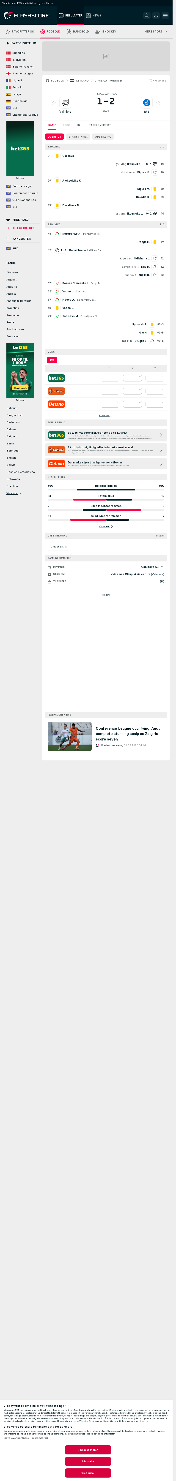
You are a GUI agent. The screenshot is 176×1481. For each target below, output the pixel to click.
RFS (146, 112)
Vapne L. (68, 291)
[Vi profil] (65, 103)
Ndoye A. (68, 300)
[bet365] (56, 378)
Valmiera (65, 112)
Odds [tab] (66, 125)
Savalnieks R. (130, 267)
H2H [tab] (79, 125)
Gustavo (80, 291)
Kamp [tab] (52, 125)
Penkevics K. (91, 234)
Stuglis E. (141, 341)
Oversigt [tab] (54, 136)
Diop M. (96, 283)
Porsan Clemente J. (75, 283)
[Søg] (147, 15)
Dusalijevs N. (88, 316)
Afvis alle (88, 1461)
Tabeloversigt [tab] (100, 125)
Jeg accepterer (88, 1449)
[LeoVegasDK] (56, 391)
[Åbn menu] (165, 15)
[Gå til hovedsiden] (29, 15)
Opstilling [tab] (103, 136)
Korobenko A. (71, 234)
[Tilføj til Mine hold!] (54, 102)
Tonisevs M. (70, 316)
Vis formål (87, 1473)
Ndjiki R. (144, 275)
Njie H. (145, 267)
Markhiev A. (128, 172)
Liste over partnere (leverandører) (26, 1438)
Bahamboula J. (86, 300)
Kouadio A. (130, 275)
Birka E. (95, 250)
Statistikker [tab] (78, 136)
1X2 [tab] (52, 360)
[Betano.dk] (56, 404)
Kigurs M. (143, 172)
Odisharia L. (142, 258)
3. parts (144, 1421)
